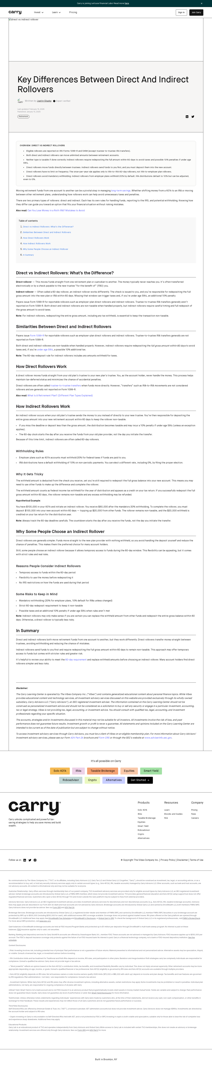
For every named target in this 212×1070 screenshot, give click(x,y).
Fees (193, 814)
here (127, 3)
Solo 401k (60, 770)
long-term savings (121, 191)
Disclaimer (182, 860)
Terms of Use (196, 860)
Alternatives (114, 780)
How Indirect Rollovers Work (36, 244)
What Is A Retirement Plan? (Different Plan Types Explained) (60, 396)
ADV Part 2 (94, 1030)
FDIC (19, 930)
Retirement (23, 117)
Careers (195, 818)
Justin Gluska (44, 101)
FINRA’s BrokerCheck (191, 918)
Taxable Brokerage (103, 770)
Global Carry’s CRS (106, 918)
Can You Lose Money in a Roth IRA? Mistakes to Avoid (56, 211)
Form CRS (57, 908)
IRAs (78, 770)
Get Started (138, 780)
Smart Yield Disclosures (101, 993)
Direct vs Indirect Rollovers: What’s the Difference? (48, 227)
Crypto (92, 780)
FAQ (166, 818)
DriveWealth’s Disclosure (85, 918)
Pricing (73, 12)
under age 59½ (45, 350)
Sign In (181, 13)
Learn (167, 810)
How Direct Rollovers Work (36, 238)
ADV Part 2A (69, 908)
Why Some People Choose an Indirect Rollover (45, 249)
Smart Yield (151, 770)
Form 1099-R (37, 336)
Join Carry (196, 13)
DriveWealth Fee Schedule (60, 918)
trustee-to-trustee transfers (65, 386)
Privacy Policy (168, 860)
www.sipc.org (45, 921)
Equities (129, 770)
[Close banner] (201, 3)
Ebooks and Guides (173, 814)
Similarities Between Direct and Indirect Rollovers (47, 232)
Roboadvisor (71, 780)
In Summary (28, 255)
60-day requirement (76, 660)
